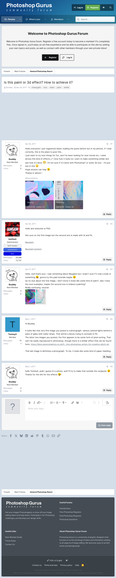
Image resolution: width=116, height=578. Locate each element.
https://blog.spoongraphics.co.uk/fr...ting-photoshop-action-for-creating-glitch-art (70, 344)
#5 (111, 366)
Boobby (9, 87)
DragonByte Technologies (86, 573)
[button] (20, 19)
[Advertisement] (58, 116)
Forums (11, 19)
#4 (111, 319)
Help (77, 565)
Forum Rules (10, 541)
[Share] (107, 144)
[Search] (110, 7)
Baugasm (29, 242)
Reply (108, 214)
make (52, 87)
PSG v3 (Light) (55, 560)
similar (66, 87)
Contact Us (10, 544)
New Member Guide (13, 537)
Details (100, 573)
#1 (111, 144)
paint (59, 87)
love (45, 87)
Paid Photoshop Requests (70, 516)
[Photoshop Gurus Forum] (23, 508)
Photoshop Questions (68, 519)
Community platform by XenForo (58, 570)
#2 (111, 224)
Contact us (37, 565)
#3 (111, 269)
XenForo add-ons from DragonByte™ (50, 573)
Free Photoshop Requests (70, 512)
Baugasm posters (33, 249)
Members (58, 19)
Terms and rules (51, 565)
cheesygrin (36, 87)
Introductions (65, 508)
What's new (34, 19)
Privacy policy (66, 565)
